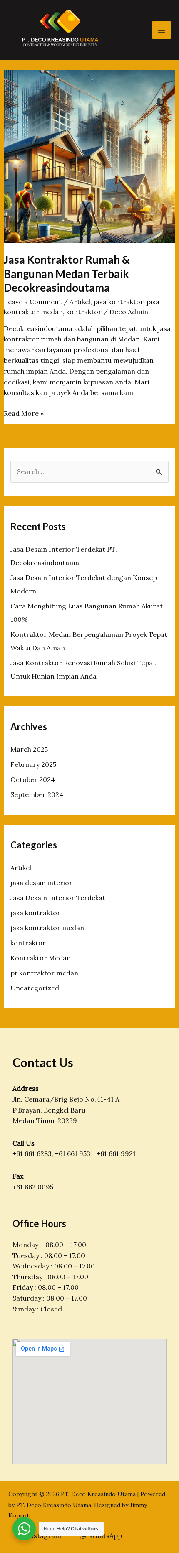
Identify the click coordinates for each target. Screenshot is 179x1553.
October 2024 (32, 779)
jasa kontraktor (118, 302)
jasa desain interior (41, 882)
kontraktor (84, 312)
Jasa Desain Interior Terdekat (57, 898)
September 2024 (36, 794)
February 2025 (33, 764)
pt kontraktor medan (44, 973)
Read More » (24, 414)
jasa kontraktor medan (47, 928)
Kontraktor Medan (40, 958)
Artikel (80, 302)
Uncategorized (34, 988)
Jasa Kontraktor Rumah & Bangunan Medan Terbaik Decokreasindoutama (67, 274)
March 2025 (29, 749)
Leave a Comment (33, 302)
